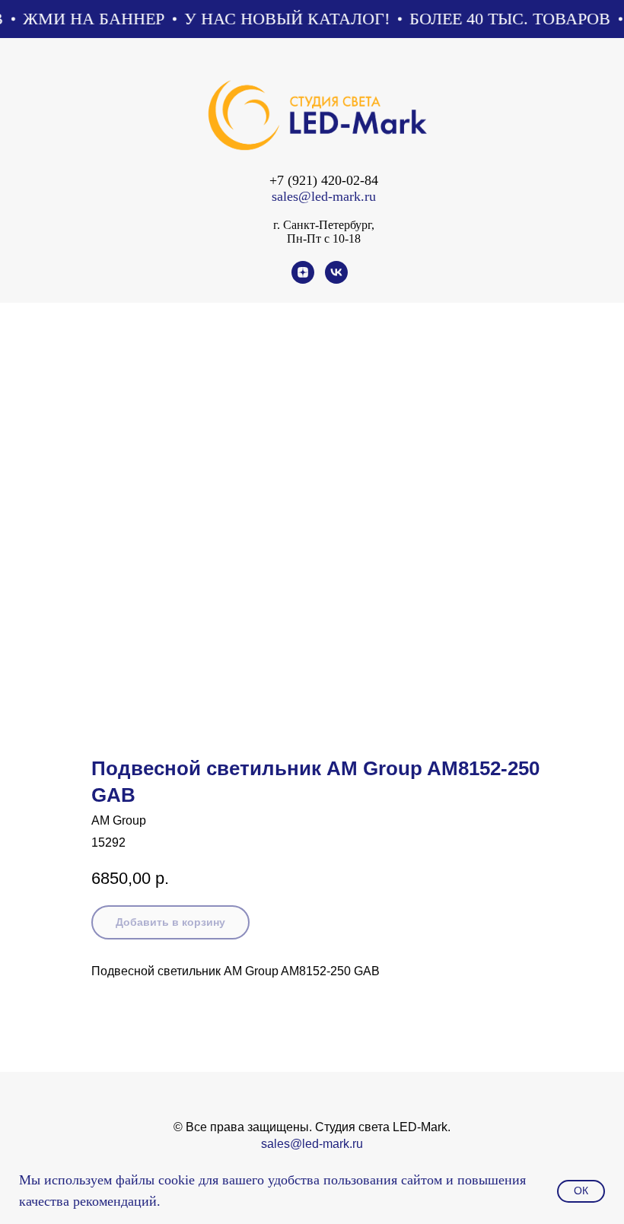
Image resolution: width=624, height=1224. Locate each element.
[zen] (302, 279)
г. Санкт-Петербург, (323, 224)
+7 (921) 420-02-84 (323, 180)
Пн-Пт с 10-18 (324, 238)
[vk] (336, 279)
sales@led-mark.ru (324, 196)
